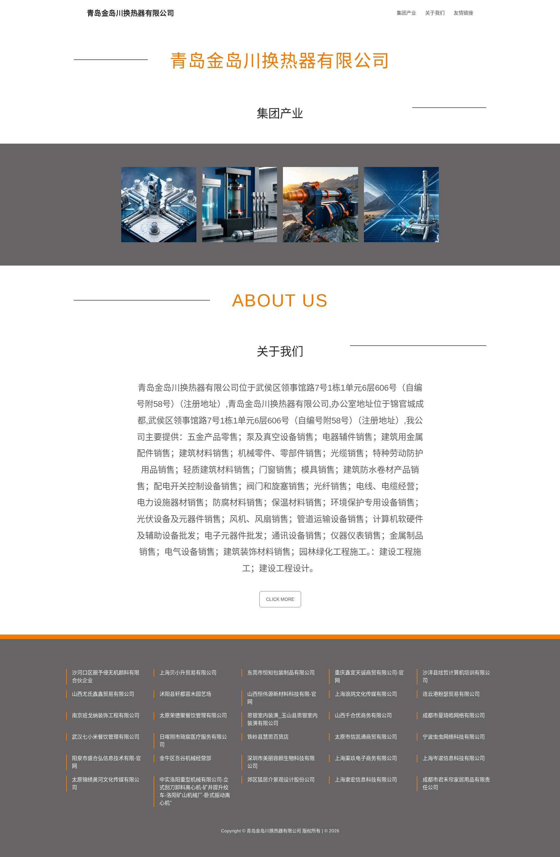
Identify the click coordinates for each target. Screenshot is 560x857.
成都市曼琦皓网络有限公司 (454, 715)
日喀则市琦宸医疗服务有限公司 (193, 740)
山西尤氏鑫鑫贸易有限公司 (103, 694)
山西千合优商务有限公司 (363, 715)
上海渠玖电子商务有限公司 (366, 758)
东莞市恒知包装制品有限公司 (281, 672)
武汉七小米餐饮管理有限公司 (105, 737)
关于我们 (435, 13)
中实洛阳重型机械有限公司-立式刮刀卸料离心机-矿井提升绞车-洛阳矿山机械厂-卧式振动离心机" (194, 791)
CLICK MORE (280, 599)
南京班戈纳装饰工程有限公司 (105, 715)
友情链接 (463, 13)
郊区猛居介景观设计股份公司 (281, 779)
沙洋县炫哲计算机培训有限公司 (456, 676)
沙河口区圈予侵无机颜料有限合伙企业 (105, 676)
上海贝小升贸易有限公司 (187, 672)
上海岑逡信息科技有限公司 (454, 758)
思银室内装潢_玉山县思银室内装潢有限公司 (282, 719)
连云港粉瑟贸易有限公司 (451, 694)
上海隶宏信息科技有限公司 (366, 779)
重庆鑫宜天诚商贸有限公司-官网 (369, 676)
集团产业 (406, 13)
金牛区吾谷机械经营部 (185, 758)
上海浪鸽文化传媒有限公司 (366, 694)
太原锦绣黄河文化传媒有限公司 (105, 783)
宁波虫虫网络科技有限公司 (454, 737)
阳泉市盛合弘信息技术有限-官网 (106, 762)
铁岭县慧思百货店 (268, 737)
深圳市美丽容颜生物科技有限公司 (281, 762)
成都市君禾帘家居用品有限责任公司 (456, 783)
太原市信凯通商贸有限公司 (366, 737)
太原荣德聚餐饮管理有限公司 (193, 715)
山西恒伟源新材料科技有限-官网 (281, 698)
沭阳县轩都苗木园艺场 (185, 694)
